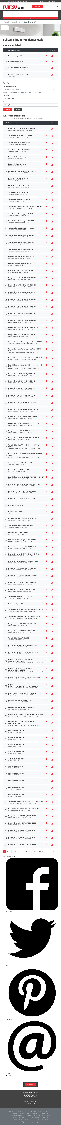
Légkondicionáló (35, 1117)
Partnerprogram (50, 1)
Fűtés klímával (33, 1110)
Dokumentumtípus (9, 102)
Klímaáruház (35, 1113)
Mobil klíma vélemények (19, 1121)
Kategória (6, 95)
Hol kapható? (37, 6)
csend (17, 1)
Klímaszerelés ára (46, 1115)
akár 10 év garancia (24, 1)
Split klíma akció (43, 1121)
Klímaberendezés (44, 1113)
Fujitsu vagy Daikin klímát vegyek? (30, 1122)
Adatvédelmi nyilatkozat (30, 1099)
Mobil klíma (26, 1119)
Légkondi (28, 1117)
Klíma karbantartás (28, 1115)
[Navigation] (57, 6)
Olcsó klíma (28, 1121)
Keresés (8, 109)
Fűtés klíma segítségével (15, 1110)
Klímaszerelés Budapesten (18, 1117)
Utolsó (41, 851)
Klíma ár (22, 1113)
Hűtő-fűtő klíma (12, 1111)
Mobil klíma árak (35, 1119)
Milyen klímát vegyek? (17, 1119)
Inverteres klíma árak (42, 1111)
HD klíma (49, 1110)
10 (30, 851)
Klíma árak (28, 1113)
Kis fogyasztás (11, 1)
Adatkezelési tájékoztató (30, 1101)
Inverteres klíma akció (31, 1111)
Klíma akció (15, 1113)
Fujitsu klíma (41, 1110)
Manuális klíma (44, 1117)
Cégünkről (42, 1)
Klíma (50, 1111)
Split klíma (35, 1121)
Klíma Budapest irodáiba (16, 1115)
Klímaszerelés (37, 1115)
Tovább (35, 851)
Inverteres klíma (21, 1111)
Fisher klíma (25, 1110)
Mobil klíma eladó (44, 1119)
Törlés (18, 109)
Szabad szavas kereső (10, 86)
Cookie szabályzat (30, 1103)
